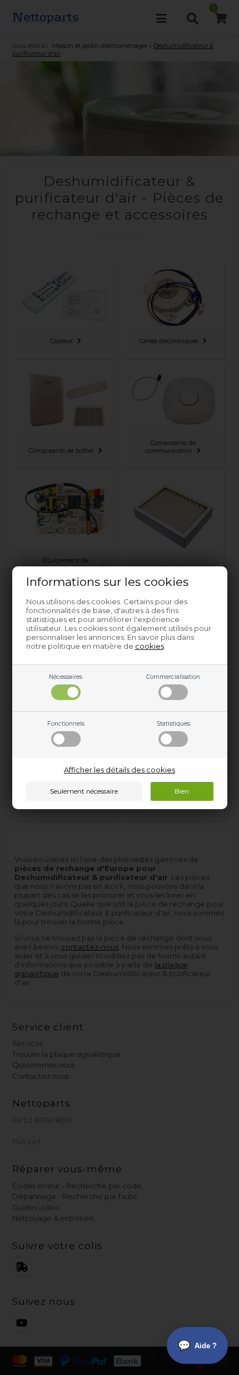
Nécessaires (65, 677)
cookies (149, 646)
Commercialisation (173, 677)
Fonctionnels (65, 723)
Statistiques (173, 723)
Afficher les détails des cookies (119, 769)
